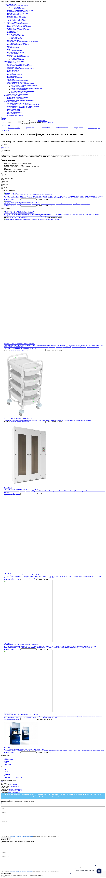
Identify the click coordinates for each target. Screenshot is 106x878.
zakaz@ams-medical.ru (15, 789)
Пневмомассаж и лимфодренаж (16, 98)
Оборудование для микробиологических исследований (23, 41)
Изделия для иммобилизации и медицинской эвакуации (26, 88)
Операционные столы (13, 67)
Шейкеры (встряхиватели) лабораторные (18, 44)
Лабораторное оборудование (12, 31)
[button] (26, 217)
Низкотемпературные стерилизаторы (17, 13)
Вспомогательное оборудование (16, 52)
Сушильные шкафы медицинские (16, 17)
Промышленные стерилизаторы (16, 16)
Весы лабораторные (16, 50)
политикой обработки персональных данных (21, 836)
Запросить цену (5, 147)
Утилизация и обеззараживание (13, 22)
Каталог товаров (8, 759)
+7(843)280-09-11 (42, 121)
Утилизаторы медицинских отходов (17, 23)
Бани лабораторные (16, 38)
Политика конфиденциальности (13, 777)
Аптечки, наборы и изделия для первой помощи (24, 85)
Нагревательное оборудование (16, 34)
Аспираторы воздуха (16, 58)
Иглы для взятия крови (13, 113)
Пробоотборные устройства (15, 55)
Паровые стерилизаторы (14, 14)
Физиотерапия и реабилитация (12, 95)
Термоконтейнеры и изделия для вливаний (23, 91)
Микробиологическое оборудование (17, 25)
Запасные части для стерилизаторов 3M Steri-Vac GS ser (23, 104)
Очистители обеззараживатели (16, 28)
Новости (6, 772)
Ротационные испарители (14, 40)
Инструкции (7, 764)
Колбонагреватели (16, 37)
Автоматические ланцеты (14, 112)
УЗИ (12, 73)
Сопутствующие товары (17, 59)
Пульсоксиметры (12, 76)
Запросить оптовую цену (17, 217)
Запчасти (6, 761)
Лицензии (7, 774)
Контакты (7, 775)
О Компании (7, 769)
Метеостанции (15, 53)
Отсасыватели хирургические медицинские (19, 65)
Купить (6, 758)
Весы (8, 49)
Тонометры (10, 79)
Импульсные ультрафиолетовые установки (19, 26)
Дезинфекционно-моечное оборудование (18, 29)
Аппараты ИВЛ (11, 62)
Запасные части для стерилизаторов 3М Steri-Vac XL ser (23, 106)
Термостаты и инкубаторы (18, 43)
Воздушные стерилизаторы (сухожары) (18, 5)
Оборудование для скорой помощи (20, 92)
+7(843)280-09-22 (48, 122)
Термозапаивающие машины (15, 19)
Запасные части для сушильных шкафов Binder (20, 107)
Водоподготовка (15, 7)
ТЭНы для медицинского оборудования (18, 103)
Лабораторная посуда (13, 47)
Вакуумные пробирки (13, 110)
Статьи (6, 771)
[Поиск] (19, 122)
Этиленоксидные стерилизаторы (16, 20)
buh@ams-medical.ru (14, 792)
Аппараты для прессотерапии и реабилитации (20, 100)
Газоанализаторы (12, 32)
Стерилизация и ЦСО (10, 4)
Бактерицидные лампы (13, 109)
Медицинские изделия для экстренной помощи (20, 83)
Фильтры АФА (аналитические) (20, 56)
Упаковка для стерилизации (15, 115)
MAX (2, 781)
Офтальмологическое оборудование (17, 82)
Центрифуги (10, 46)
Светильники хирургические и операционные (20, 68)
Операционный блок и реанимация (14, 61)
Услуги (6, 762)
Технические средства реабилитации (17, 80)
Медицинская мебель (13, 70)
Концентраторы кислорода (14, 74)
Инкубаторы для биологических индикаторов (20, 10)
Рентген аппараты (12, 71)
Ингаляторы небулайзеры (14, 77)
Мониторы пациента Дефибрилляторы (18, 64)
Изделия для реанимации (18, 86)
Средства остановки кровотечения (20, 89)
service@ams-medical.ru (15, 790)
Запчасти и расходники (10, 101)
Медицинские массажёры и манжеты (17, 97)
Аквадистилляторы (19, 8)
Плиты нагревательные (17, 35)
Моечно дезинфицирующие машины (17, 11)
